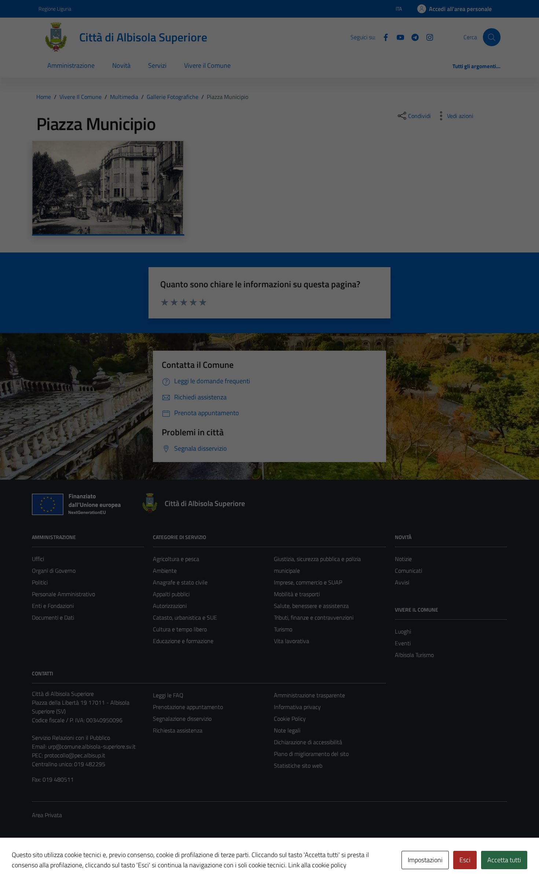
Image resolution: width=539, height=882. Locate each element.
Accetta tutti (504, 860)
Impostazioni (425, 860)
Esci (464, 860)
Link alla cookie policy (317, 865)
